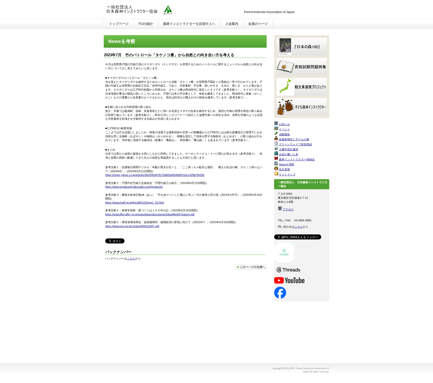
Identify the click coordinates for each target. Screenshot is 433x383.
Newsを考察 (286, 164)
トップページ (119, 24)
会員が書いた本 (288, 154)
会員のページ (258, 24)
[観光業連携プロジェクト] (302, 87)
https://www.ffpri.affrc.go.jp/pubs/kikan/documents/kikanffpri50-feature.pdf (149, 214)
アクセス (288, 209)
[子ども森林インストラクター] (302, 107)
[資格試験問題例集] (302, 67)
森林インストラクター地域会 (297, 159)
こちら (131, 258)
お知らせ (284, 124)
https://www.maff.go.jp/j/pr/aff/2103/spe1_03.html (134, 202)
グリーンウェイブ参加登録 (295, 144)
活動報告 (284, 134)
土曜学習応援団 (288, 149)
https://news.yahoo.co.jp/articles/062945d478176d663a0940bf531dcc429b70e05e (154, 174)
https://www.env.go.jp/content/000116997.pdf (132, 226)
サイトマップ (287, 174)
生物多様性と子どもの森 (294, 139)
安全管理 (284, 169)
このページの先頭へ (251, 267)
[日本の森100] (302, 46)
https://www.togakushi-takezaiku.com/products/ (134, 186)
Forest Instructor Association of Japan (156, 10)
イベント (284, 129)
